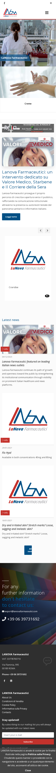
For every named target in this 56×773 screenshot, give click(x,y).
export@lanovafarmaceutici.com (21, 611)
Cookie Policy (8, 704)
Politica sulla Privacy (39, 754)
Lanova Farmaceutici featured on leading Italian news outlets (26, 363)
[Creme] (28, 82)
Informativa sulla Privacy (14, 708)
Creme (28, 103)
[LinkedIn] (11, 680)
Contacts (6, 712)
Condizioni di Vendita (12, 701)
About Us (7, 697)
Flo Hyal (6, 452)
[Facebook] (4, 3)
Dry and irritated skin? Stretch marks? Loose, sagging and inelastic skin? (28, 527)
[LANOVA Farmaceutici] (10, 12)
